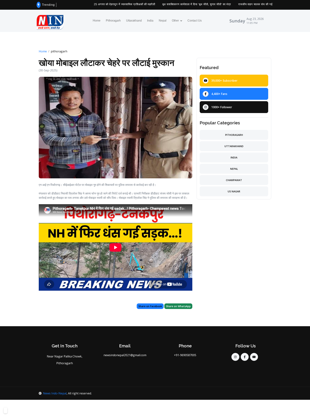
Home (96, 20)
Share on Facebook (150, 306)
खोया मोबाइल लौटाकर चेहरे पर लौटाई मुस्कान (106, 63)
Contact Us (194, 20)
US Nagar (234, 191)
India (150, 20)
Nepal (162, 20)
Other (175, 20)
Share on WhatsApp (178, 306)
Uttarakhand (134, 20)
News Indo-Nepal (55, 393)
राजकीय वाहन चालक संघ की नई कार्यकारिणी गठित (253, 4)
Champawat (234, 180)
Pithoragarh (113, 20)
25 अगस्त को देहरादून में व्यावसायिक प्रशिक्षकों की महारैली (113, 4)
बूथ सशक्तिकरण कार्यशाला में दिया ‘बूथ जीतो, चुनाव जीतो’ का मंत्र (185, 4)
